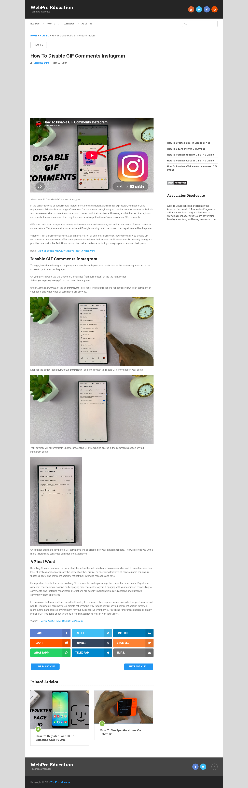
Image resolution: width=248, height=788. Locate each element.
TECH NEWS (68, 23)
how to (38, 45)
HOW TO (51, 23)
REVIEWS (34, 23)
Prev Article (46, 666)
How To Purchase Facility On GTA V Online (190, 154)
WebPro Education (51, 7)
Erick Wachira (41, 63)
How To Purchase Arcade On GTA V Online (190, 160)
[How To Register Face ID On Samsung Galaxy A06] (59, 709)
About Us (86, 23)
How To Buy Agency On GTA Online (186, 148)
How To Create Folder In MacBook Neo (188, 143)
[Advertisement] (92, 92)
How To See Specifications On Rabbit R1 (120, 732)
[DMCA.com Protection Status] (177, 185)
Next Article (137, 666)
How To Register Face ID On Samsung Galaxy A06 (55, 737)
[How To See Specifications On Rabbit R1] (123, 707)
